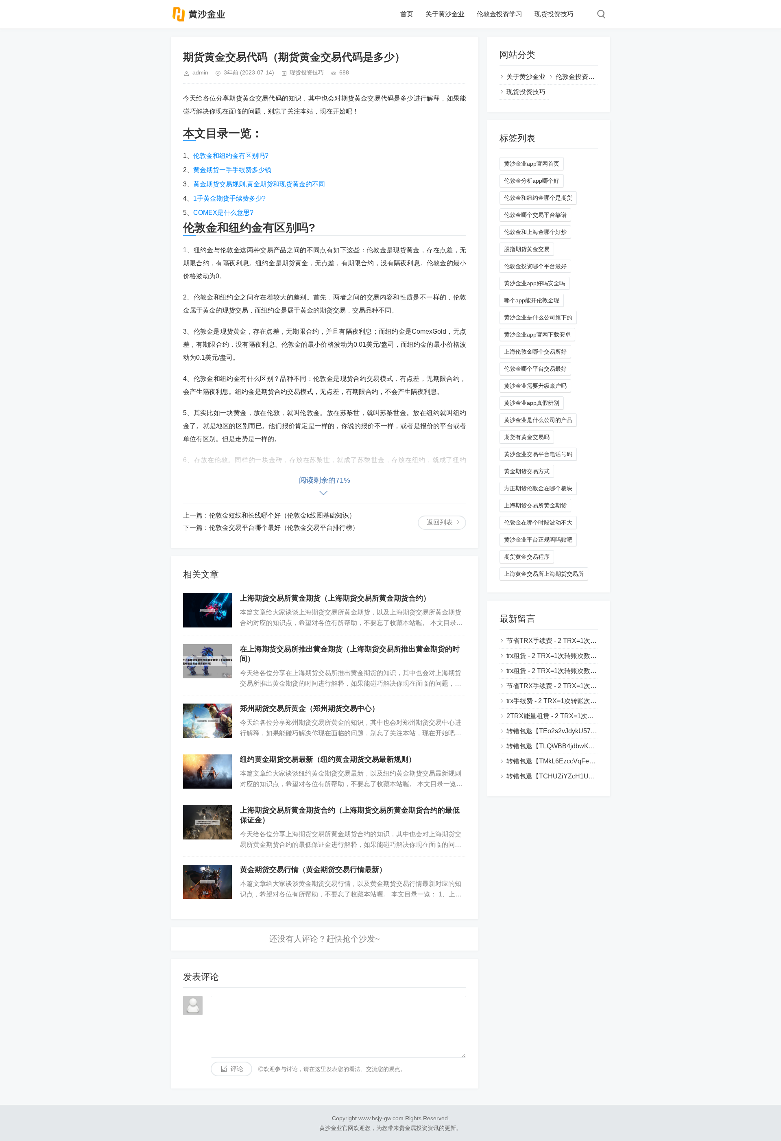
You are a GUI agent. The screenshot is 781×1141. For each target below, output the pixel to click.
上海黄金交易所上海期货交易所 (544, 573)
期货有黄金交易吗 (527, 437)
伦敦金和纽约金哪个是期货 (538, 198)
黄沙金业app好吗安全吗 (534, 283)
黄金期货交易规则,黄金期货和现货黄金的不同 (259, 184)
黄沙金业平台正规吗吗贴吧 (538, 539)
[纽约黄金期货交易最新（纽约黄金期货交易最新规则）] (207, 771)
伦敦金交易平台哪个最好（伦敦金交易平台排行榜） (284, 527)
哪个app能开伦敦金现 (531, 300)
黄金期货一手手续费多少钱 (232, 169)
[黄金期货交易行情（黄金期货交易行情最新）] (207, 882)
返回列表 (440, 522)
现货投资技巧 (554, 14)
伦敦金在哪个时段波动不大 (538, 522)
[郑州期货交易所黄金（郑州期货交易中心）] (207, 721)
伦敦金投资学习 (499, 14)
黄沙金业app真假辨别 (531, 403)
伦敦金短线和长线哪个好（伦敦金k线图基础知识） (282, 515)
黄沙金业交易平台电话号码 (538, 454)
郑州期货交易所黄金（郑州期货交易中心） (309, 708)
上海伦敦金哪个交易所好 (535, 351)
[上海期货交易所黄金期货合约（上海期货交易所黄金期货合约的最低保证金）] (207, 822)
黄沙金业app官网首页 (531, 163)
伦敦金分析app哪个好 (531, 180)
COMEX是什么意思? (223, 212)
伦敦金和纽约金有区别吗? (230, 155)
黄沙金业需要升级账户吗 (535, 386)
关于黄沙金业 (445, 14)
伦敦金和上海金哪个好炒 (535, 232)
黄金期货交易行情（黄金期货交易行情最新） (313, 870)
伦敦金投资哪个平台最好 (535, 266)
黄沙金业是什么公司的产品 (538, 420)
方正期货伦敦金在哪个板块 (538, 488)
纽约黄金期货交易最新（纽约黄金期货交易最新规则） (328, 759)
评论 (236, 1068)
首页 (406, 14)
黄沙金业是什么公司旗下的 (538, 317)
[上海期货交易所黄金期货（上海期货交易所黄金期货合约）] (207, 610)
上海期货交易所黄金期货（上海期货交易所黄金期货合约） (335, 598)
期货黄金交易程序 (527, 556)
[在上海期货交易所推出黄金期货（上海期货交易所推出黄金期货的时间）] (207, 661)
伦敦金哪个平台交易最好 (535, 368)
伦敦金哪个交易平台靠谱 (535, 215)
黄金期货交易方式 (527, 471)
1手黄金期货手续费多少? (229, 198)
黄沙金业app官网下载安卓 (537, 334)
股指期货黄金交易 (527, 249)
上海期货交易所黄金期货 (535, 505)
